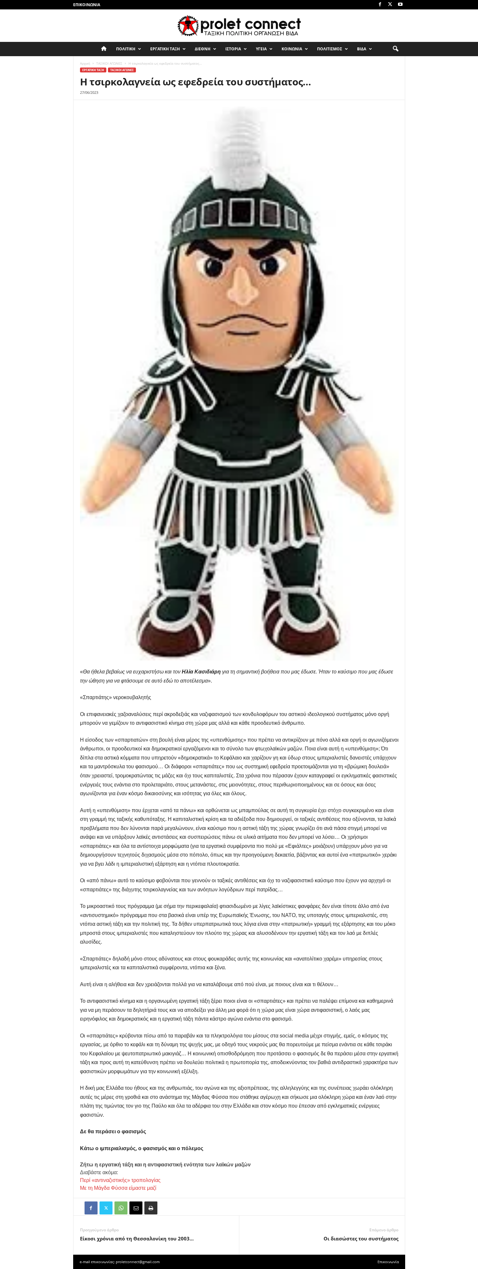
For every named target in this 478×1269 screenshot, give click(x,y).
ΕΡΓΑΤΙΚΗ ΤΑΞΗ (165, 49)
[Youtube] (400, 4)
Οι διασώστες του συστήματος (361, 1238)
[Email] (135, 1207)
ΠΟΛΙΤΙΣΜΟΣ (329, 49)
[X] (390, 4)
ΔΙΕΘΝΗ (202, 49)
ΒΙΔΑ (361, 49)
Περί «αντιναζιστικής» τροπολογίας (120, 1180)
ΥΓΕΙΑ (261, 49)
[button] (395, 49)
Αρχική (85, 63)
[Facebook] (380, 4)
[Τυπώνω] (150, 1207)
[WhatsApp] (120, 1207)
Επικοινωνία (86, 4)
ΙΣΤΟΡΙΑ (233, 49)
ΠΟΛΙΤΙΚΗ (125, 49)
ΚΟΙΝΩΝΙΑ (292, 49)
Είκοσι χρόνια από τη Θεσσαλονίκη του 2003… (137, 1238)
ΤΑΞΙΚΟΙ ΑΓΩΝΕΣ (109, 63)
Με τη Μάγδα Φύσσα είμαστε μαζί (118, 1188)
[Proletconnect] (239, 25)
